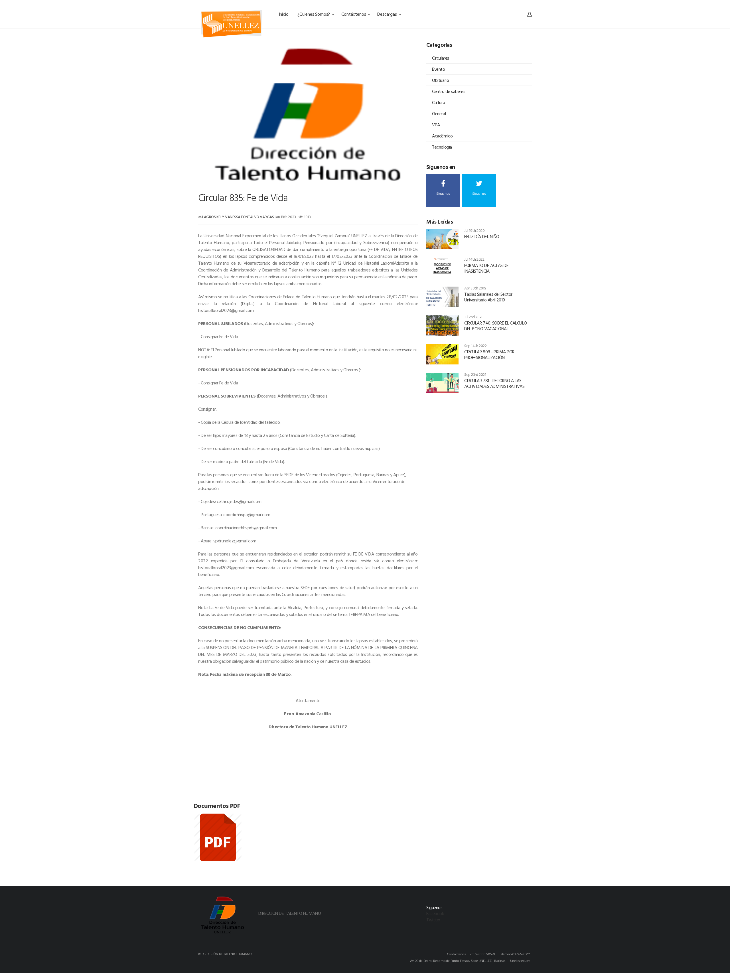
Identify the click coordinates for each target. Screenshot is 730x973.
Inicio (284, 14)
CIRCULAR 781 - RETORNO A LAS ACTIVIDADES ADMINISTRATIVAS (494, 383)
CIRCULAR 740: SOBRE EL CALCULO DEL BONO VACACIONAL (495, 325)
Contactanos (456, 953)
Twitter (433, 919)
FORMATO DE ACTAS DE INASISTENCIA (486, 268)
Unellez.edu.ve (520, 960)
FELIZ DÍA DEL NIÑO (481, 236)
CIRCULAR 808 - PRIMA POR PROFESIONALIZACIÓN (489, 354)
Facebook (435, 913)
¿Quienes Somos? (314, 14)
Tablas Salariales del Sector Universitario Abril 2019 (488, 297)
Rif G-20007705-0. (482, 953)
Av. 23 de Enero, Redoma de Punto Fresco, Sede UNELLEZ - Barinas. (458, 960)
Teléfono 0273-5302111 (514, 953)
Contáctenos (354, 14)
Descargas (387, 14)
